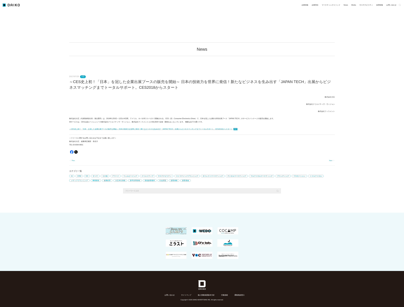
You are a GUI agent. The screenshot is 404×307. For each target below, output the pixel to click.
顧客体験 (174, 180)
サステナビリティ (366, 5)
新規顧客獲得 (150, 180)
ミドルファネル (316, 176)
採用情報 (379, 5)
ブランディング (283, 176)
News (346, 5)
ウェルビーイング (130, 176)
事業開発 (95, 180)
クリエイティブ (147, 176)
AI (72, 176)
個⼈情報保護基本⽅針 (206, 295)
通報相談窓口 (239, 295)
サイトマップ (186, 295)
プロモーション (299, 176)
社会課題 (162, 180)
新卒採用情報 (135, 180)
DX (87, 176)
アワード (115, 176)
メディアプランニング (79, 180)
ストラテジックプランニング (187, 176)
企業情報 (305, 5)
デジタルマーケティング (236, 176)
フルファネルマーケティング (261, 176)
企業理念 (315, 5)
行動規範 (224, 295)
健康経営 (107, 180)
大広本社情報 (120, 180)
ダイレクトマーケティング (213, 176)
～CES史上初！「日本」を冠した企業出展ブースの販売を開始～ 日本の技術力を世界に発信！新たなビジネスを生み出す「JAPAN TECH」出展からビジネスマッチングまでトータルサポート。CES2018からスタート (151, 129)
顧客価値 (185, 180)
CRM (79, 176)
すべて (95, 176)
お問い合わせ (391, 5)
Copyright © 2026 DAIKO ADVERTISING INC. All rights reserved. (202, 300)
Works (353, 5)
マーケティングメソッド (331, 5)
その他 (105, 176)
